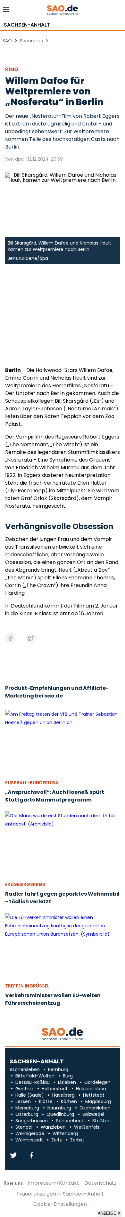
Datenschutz (100, 1183)
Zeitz (56, 1140)
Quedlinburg (60, 1114)
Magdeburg (98, 1101)
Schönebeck (70, 1120)
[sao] (62, 1034)
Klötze (46, 1101)
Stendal (23, 1127)
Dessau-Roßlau (32, 1082)
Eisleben (67, 1082)
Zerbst (77, 1140)
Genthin (24, 1088)
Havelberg (63, 1095)
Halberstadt (55, 1088)
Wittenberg (65, 1133)
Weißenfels (86, 1127)
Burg (68, 1076)
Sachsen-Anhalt (27, 25)
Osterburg (26, 1114)
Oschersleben (95, 1108)
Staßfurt (101, 1120)
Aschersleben (25, 1069)
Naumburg (59, 1108)
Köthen (69, 1101)
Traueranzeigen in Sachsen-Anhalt (60, 1194)
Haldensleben (91, 1088)
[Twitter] (13, 1155)
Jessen (23, 1101)
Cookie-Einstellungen (60, 1204)
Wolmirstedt (29, 1140)
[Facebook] (31, 1155)
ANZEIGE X (109, 1213)
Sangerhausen (31, 1120)
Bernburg (58, 1069)
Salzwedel (93, 1114)
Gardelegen (97, 1082)
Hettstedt (93, 1095)
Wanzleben (53, 1127)
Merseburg (27, 1108)
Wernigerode (29, 1133)
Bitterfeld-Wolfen (34, 1076)
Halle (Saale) (29, 1095)
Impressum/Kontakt (53, 1183)
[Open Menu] (6, 11)
